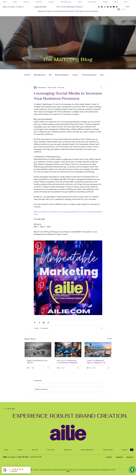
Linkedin (109, 457)
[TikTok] (117, 7)
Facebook (129, 457)
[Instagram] (99, 7)
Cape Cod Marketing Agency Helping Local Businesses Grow (96, 361)
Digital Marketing (39, 75)
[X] (105, 7)
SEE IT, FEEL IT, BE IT (13, 7)
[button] (68, 2)
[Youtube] (114, 7)
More (102, 75)
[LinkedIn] (108, 7)
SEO (50, 75)
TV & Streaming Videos (89, 75)
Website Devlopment (62, 75)
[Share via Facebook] (35, 322)
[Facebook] (102, 7)
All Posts (27, 75)
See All (109, 338)
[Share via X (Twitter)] (39, 322)
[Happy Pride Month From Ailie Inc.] (38, 349)
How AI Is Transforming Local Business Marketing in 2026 (67, 361)
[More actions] (101, 87)
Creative (75, 75)
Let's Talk (11, 409)
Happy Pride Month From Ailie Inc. (37, 361)
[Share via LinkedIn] (44, 322)
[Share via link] (48, 322)
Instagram (119, 457)
